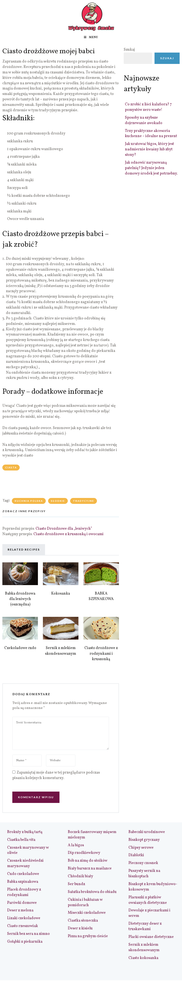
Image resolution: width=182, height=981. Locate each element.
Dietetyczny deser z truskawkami (145, 926)
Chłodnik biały (80, 876)
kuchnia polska (29, 500)
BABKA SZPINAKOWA (101, 596)
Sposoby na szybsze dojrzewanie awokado (143, 120)
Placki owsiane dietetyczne (151, 937)
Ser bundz (76, 884)
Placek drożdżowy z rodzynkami (24, 892)
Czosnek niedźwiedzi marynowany (25, 863)
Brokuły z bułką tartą (24, 832)
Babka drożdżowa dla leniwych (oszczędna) (20, 599)
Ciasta (11, 467)
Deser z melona (20, 910)
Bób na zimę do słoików (87, 860)
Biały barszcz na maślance (90, 868)
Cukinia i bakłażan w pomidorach (85, 902)
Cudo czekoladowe (23, 874)
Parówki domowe (22, 902)
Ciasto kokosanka (143, 958)
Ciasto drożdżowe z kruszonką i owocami (68, 534)
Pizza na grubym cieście (88, 936)
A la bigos (76, 845)
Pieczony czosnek (143, 863)
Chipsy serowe (141, 847)
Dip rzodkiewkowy (84, 853)
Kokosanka (60, 593)
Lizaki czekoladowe (23, 918)
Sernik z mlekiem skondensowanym (60, 650)
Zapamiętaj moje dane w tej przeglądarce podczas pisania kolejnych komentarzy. (56, 775)
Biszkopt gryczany (144, 839)
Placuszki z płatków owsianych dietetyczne (147, 900)
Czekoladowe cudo (20, 648)
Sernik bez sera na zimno (28, 933)
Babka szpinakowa (22, 881)
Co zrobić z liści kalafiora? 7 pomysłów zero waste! (148, 107)
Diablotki (136, 855)
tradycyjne (83, 500)
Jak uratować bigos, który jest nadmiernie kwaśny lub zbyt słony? (149, 149)
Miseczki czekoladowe (87, 912)
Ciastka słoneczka (83, 920)
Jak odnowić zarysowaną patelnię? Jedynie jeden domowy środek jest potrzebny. (151, 168)
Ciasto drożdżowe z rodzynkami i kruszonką (101, 653)
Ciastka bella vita (21, 839)
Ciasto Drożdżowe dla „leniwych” (64, 528)
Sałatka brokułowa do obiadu (92, 892)
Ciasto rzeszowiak (22, 926)
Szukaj (129, 49)
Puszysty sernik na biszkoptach (144, 873)
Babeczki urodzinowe (146, 832)
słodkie (58, 500)
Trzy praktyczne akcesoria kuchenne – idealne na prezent (151, 133)
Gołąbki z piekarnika (24, 941)
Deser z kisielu (80, 928)
